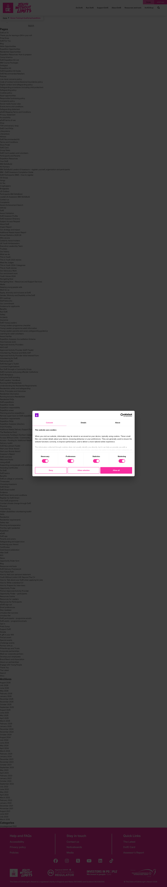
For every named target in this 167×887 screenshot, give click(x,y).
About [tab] (117, 423)
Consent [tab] (49, 423)
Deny (51, 470)
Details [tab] (83, 423)
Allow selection (83, 470)
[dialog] (83, 443)
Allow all (116, 470)
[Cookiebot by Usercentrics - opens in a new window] (122, 415)
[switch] (70, 461)
